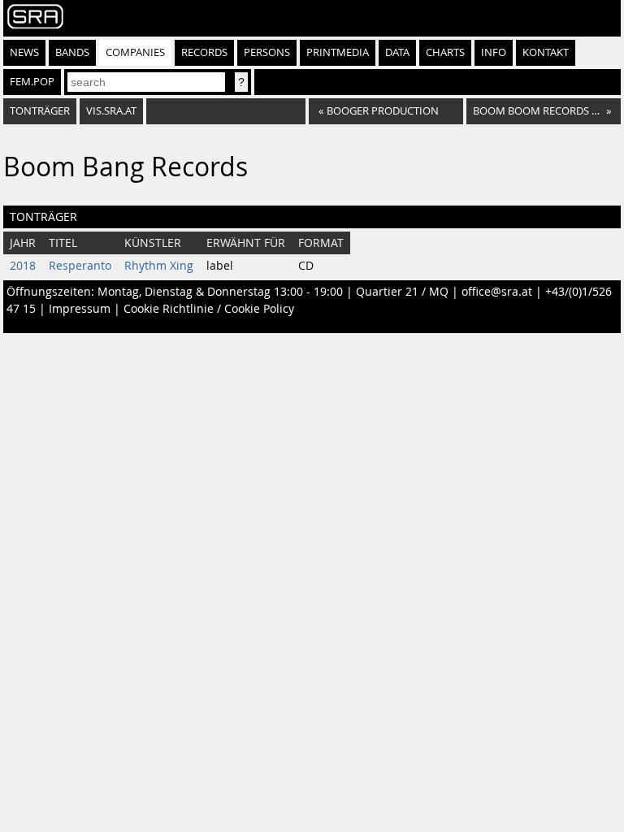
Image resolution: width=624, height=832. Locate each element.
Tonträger (40, 111)
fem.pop (32, 82)
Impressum (79, 308)
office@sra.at (497, 291)
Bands (72, 52)
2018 (23, 265)
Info (493, 52)
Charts (445, 52)
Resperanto (80, 265)
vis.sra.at (111, 111)
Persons (267, 52)
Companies (135, 52)
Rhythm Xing (158, 265)
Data (397, 52)
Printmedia (337, 52)
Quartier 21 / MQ (402, 291)
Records (204, 52)
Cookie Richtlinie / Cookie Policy (209, 308)
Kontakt (545, 52)
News (24, 52)
